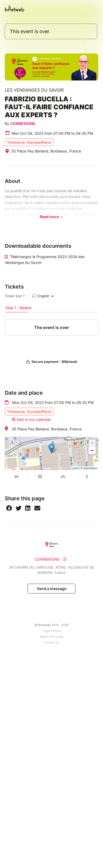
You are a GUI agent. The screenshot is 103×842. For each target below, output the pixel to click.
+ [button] (92, 443)
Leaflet (75, 468)
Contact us (51, 642)
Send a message (51, 588)
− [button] (92, 450)
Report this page (51, 636)
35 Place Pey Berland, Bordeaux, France (47, 429)
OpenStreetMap (90, 468)
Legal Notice (51, 631)
